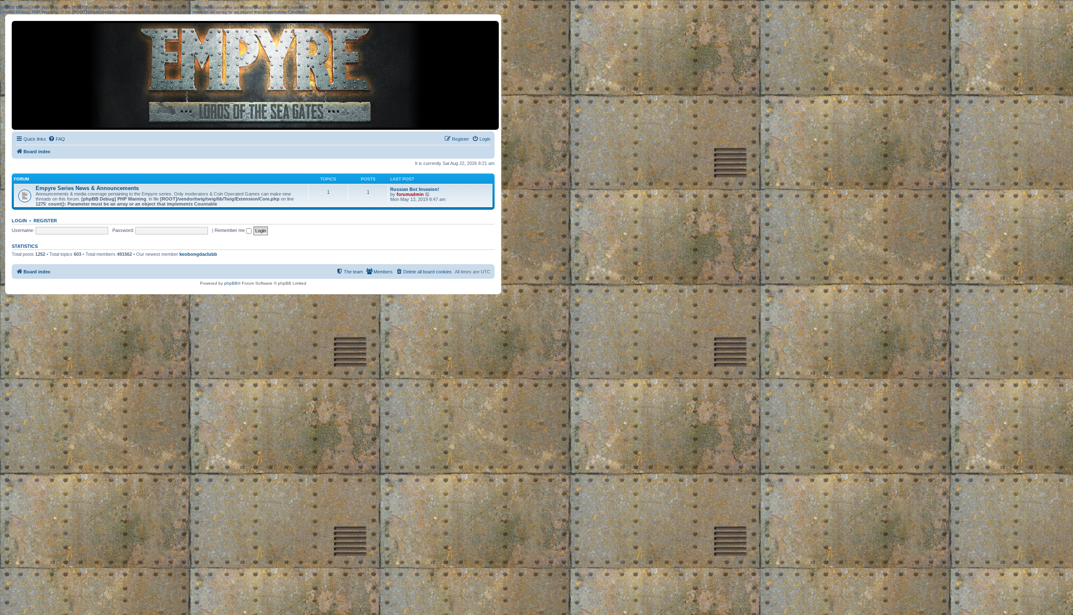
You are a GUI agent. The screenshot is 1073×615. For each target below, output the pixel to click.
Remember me (230, 230)
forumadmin (410, 194)
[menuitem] (56, 139)
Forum (21, 179)
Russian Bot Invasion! (414, 189)
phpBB (231, 283)
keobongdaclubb (198, 254)
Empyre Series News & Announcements (87, 188)
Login (19, 220)
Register (45, 220)
